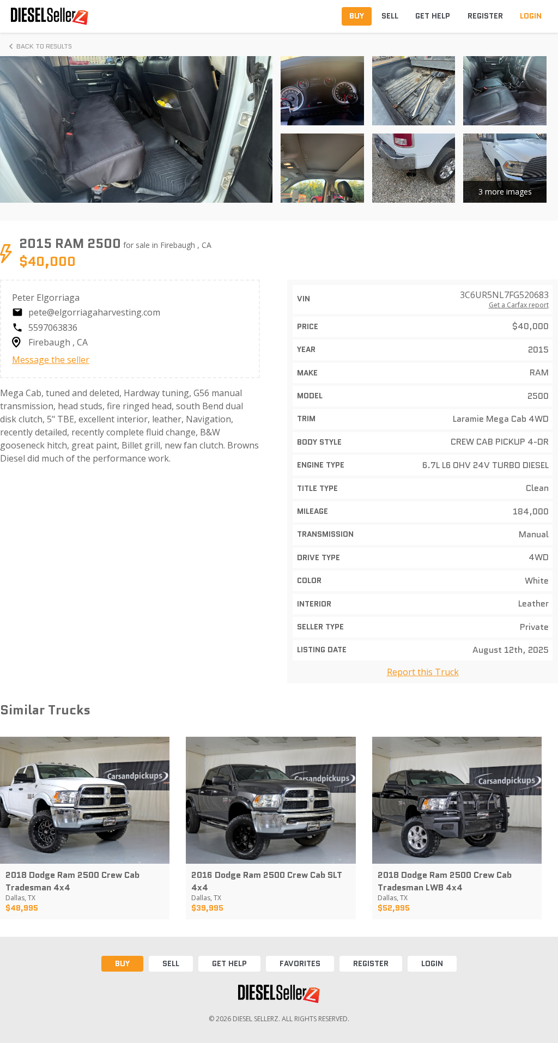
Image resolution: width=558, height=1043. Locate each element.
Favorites (300, 963)
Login (432, 963)
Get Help (229, 963)
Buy (122, 963)
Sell (170, 963)
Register (371, 963)
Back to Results (44, 46)
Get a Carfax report (519, 305)
